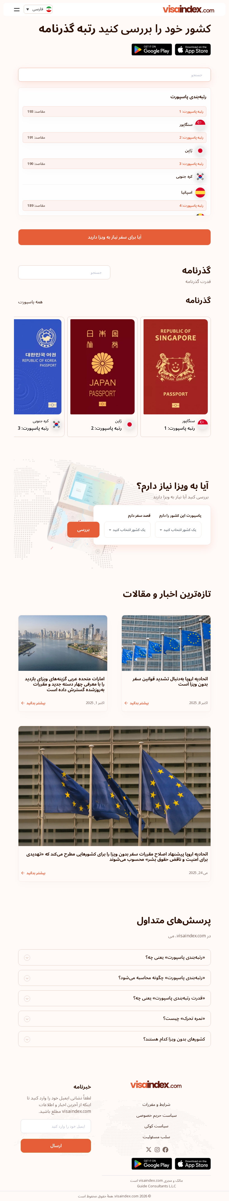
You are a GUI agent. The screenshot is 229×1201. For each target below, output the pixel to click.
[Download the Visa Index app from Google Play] (152, 50)
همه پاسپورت (30, 302)
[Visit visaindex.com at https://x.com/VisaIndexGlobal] (149, 1150)
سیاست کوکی (156, 1125)
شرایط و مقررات (156, 1104)
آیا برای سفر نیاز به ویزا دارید (114, 237)
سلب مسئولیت (156, 1136)
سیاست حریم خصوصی (156, 1115)
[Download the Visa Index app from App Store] (193, 50)
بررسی (83, 529)
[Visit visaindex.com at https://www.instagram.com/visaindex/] (157, 1150)
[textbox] (178, 530)
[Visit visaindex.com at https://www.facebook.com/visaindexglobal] (164, 1150)
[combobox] (178, 530)
